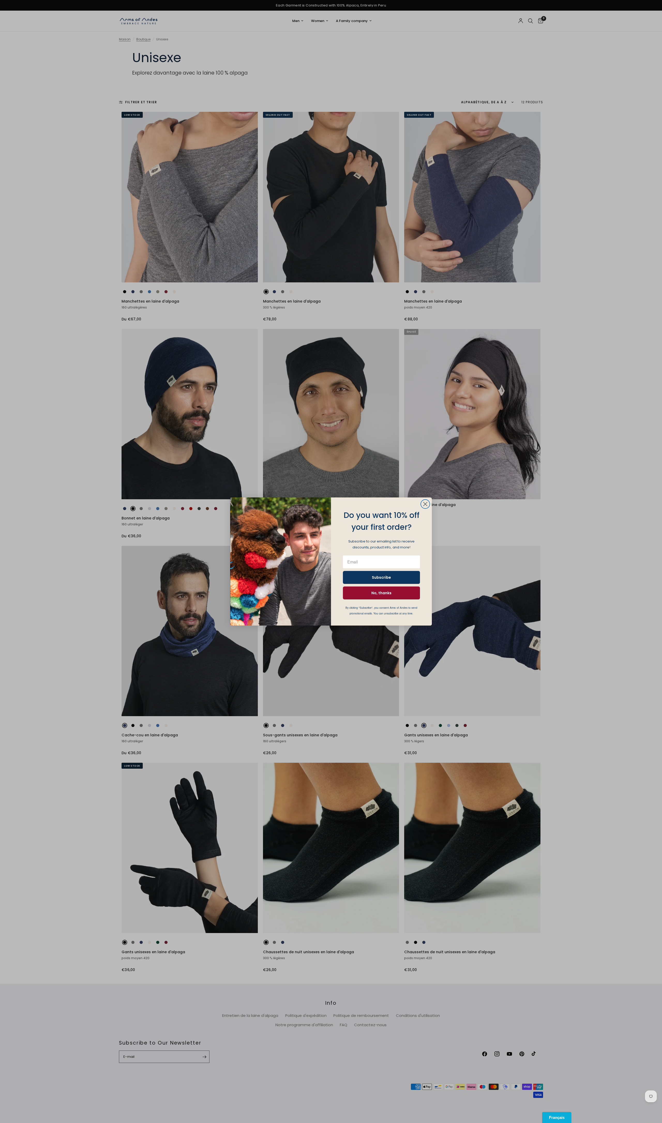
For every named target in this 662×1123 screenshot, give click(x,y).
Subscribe (381, 577)
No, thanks (381, 593)
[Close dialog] (425, 504)
